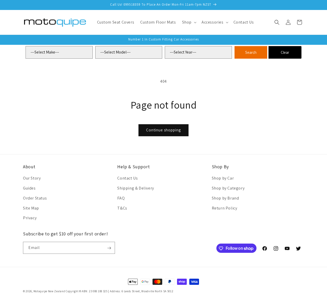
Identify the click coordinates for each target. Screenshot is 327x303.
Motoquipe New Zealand (49, 291)
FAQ (121, 198)
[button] (188, 22)
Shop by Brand (225, 198)
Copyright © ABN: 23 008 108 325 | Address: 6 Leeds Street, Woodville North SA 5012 (119, 291)
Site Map (31, 208)
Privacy (30, 218)
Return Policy (224, 208)
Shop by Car (223, 178)
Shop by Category (228, 188)
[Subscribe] (109, 248)
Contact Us (127, 178)
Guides (29, 188)
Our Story (32, 178)
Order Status (35, 198)
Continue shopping (163, 130)
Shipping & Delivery (135, 188)
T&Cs (122, 208)
